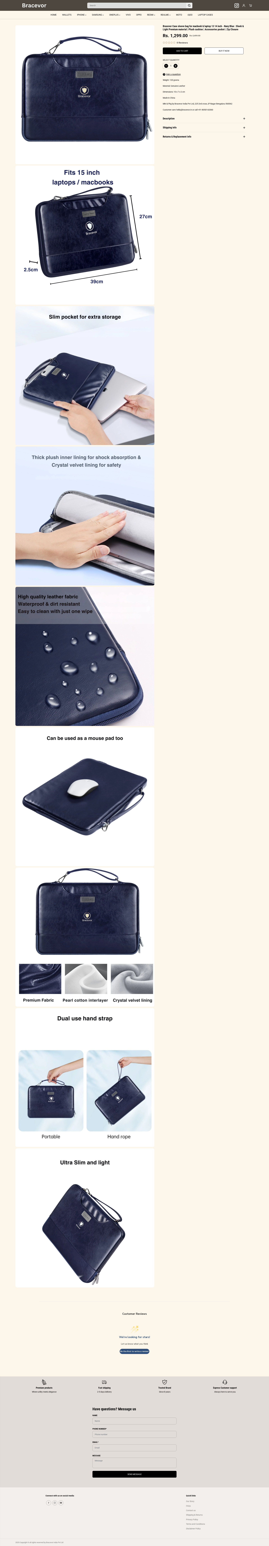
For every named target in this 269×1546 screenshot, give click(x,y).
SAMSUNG (97, 15)
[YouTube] (61, 1503)
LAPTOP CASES (205, 15)
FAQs (188, 1506)
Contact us (191, 1510)
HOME (54, 15)
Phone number (99, 1429)
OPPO (139, 15)
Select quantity (171, 60)
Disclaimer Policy (193, 1528)
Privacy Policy (192, 1519)
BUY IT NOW (224, 51)
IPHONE (81, 15)
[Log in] (244, 5)
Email (95, 1442)
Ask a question (173, 74)
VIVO (128, 15)
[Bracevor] (34, 5)
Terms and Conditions (195, 1524)
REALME (165, 15)
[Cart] (250, 5)
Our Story (190, 1501)
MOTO (179, 15)
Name (94, 1415)
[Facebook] (49, 1503)
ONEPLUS (114, 15)
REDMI (150, 15)
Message (96, 1455)
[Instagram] (55, 1503)
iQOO (190, 15)
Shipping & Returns (194, 1515)
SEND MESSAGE (134, 1474)
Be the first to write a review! (134, 1351)
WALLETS (66, 15)
